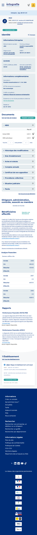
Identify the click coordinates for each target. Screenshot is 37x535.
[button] (4, 5)
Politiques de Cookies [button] (12, 445)
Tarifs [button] (7, 407)
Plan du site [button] (9, 440)
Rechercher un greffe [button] (12, 429)
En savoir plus (6, 323)
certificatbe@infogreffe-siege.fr (10, 238)
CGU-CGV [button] (8, 448)
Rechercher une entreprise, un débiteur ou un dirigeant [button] (16, 425)
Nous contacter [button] (10, 416)
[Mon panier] (29, 5)
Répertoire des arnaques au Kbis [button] (16, 454)
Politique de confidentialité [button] (14, 443)
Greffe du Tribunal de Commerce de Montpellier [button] (16, 94)
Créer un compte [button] (11, 399)
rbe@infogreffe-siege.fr (12, 245)
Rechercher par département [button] (15, 432)
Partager (32, 35)
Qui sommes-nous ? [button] (12, 402)
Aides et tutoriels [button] (11, 410)
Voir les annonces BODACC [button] (26, 194)
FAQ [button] (6, 413)
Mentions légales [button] (11, 451)
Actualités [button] (8, 405)
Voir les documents (8, 100)
